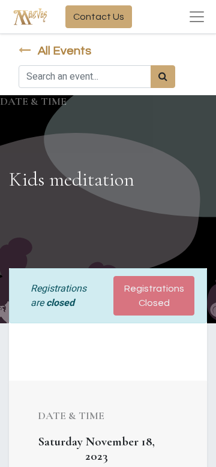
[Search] (163, 76)
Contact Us (98, 17)
